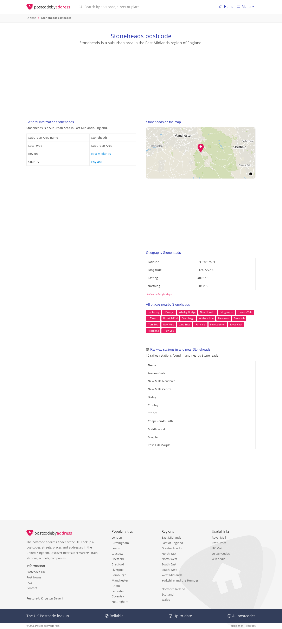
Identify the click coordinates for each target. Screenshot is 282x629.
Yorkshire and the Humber (180, 580)
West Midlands (172, 575)
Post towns (33, 577)
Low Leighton (217, 324)
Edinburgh (119, 575)
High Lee (169, 330)
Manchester (120, 580)
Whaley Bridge (187, 312)
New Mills (168, 324)
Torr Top (153, 324)
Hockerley (153, 312)
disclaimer (237, 626)
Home (228, 6)
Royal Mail (219, 537)
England (97, 162)
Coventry (118, 596)
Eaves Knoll (236, 324)
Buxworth (239, 318)
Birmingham (120, 543)
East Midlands (101, 154)
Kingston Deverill (52, 598)
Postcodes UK (35, 572)
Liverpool (118, 570)
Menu (246, 6)
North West (169, 559)
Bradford (118, 564)
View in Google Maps (160, 294)
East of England (172, 543)
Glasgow (117, 554)
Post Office (219, 543)
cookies (251, 626)
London (117, 537)
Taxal (153, 318)
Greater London (172, 548)
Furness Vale (245, 312)
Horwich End (170, 318)
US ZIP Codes (221, 554)
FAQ (29, 583)
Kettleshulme (206, 318)
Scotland (168, 594)
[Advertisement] (141, 79)
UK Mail (217, 548)
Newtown (223, 318)
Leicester (118, 591)
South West (169, 570)
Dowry (169, 312)
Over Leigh (188, 318)
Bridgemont (226, 312)
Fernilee (200, 324)
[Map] (200, 153)
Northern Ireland (173, 589)
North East (169, 554)
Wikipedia (218, 559)
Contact (31, 588)
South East (169, 564)
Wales (166, 600)
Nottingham (120, 602)
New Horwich (207, 312)
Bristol (116, 586)
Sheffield (118, 559)
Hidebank (153, 330)
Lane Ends (184, 324)
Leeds (116, 548)
